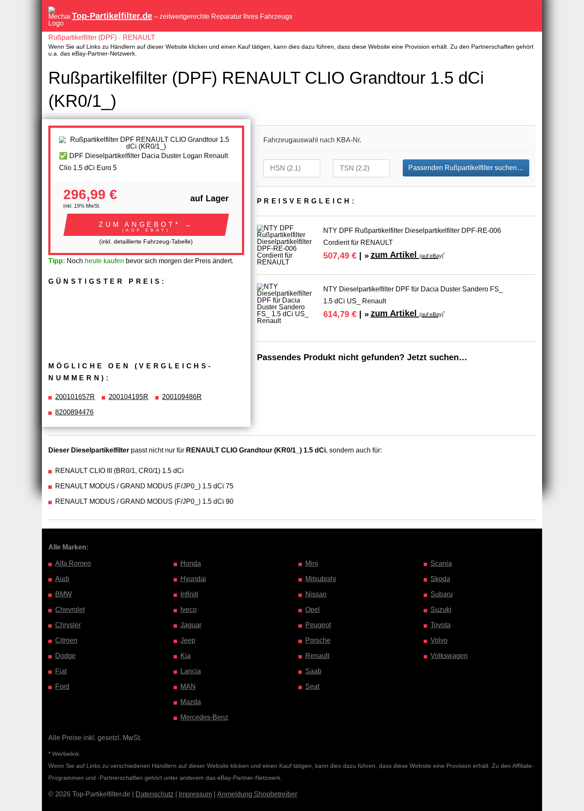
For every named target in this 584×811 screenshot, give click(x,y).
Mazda (190, 701)
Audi (62, 578)
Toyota (441, 625)
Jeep (187, 640)
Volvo (439, 640)
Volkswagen (449, 655)
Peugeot (318, 625)
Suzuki (441, 609)
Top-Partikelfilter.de (112, 16)
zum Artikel (407, 254)
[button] (146, 225)
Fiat (61, 671)
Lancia (190, 671)
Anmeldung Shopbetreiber (257, 794)
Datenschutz (155, 794)
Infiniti (189, 594)
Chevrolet (70, 609)
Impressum (195, 794)
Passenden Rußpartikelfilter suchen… (466, 167)
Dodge (65, 655)
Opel (312, 609)
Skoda (440, 578)
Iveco (188, 609)
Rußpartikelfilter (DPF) (82, 37)
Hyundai (193, 578)
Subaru (442, 594)
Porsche (317, 640)
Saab (313, 671)
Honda (190, 563)
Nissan (316, 594)
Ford (62, 686)
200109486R (182, 396)
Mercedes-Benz (204, 717)
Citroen (66, 640)
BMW (63, 594)
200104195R (128, 396)
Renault (317, 655)
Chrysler (68, 625)
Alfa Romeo (73, 563)
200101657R (75, 396)
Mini (311, 563)
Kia (185, 655)
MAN (188, 686)
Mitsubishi (320, 578)
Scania (441, 563)
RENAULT (139, 37)
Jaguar (190, 625)
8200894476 (74, 412)
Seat (312, 686)
